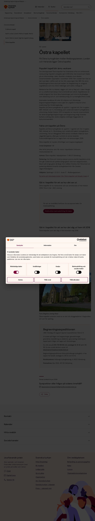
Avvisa (20, 280)
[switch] (37, 272)
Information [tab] (47, 245)
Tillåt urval (47, 280)
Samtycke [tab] (20, 245)
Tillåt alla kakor (75, 280)
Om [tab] (75, 245)
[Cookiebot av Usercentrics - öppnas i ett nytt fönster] (80, 240)
